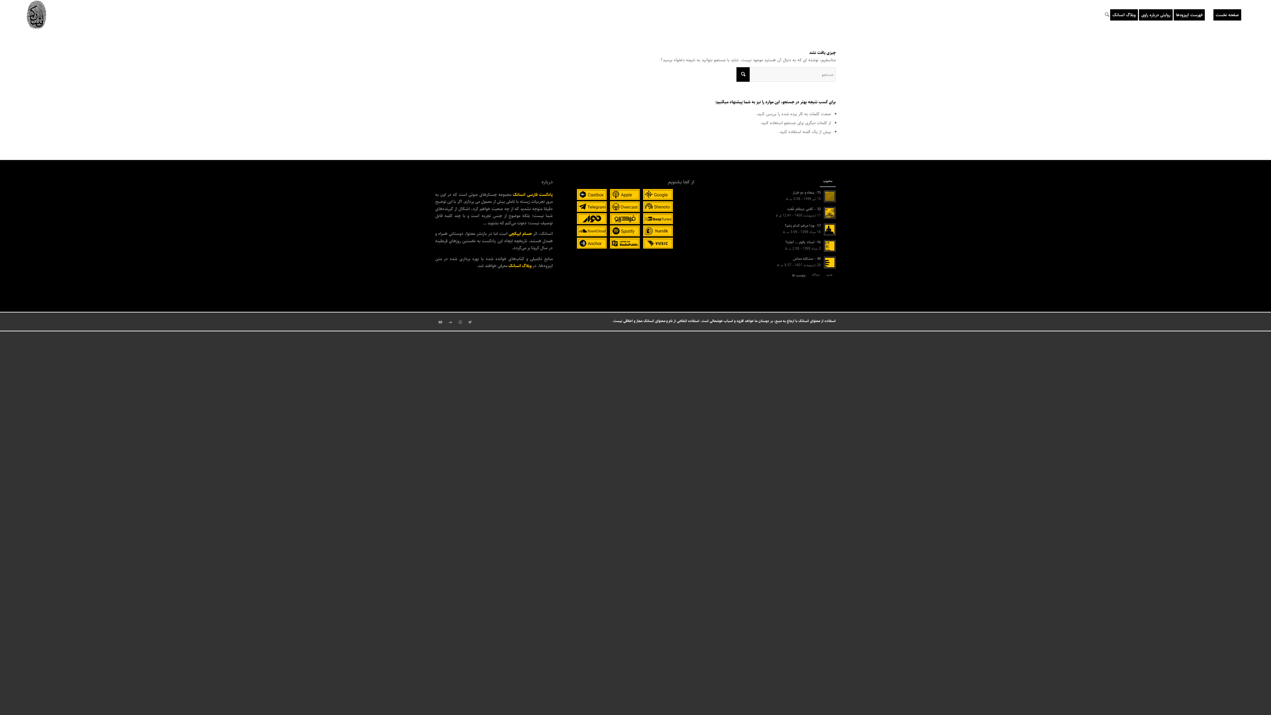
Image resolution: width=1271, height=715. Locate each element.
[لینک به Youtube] (440, 322)
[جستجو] (1107, 15)
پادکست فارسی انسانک (533, 194)
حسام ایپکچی (520, 233)
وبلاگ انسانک (520, 265)
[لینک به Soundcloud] (450, 322)
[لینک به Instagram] (460, 322)
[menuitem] (1227, 15)
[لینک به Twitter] (470, 322)
